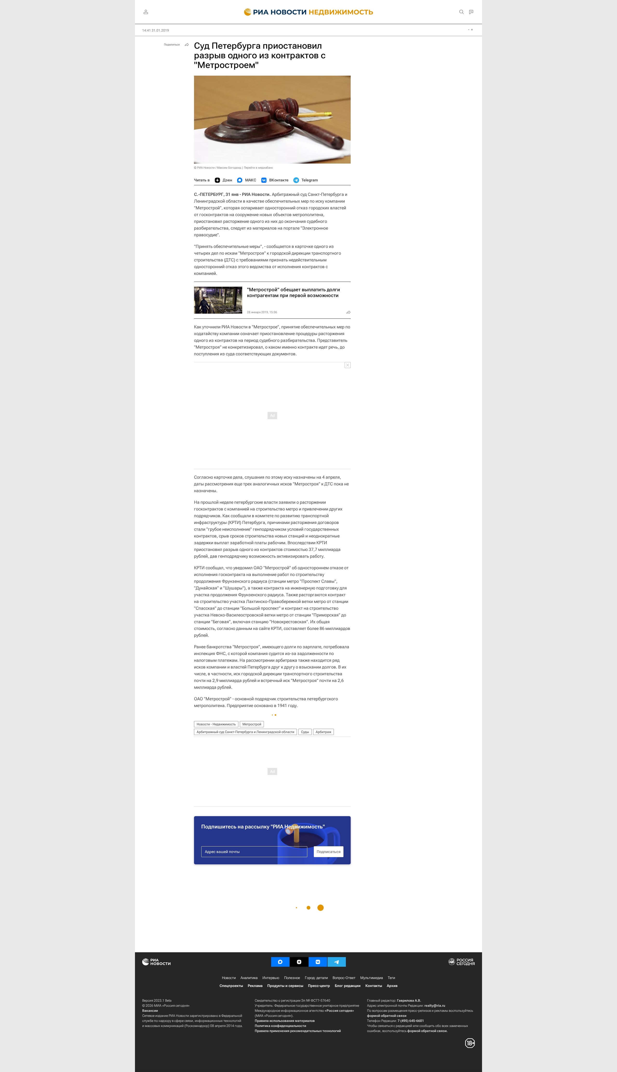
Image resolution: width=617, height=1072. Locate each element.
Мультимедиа (371, 978)
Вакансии (150, 1010)
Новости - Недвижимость (216, 724)
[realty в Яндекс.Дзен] (299, 962)
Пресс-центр (319, 986)
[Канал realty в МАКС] (280, 962)
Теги (391, 978)
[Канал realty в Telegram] (337, 962)
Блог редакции (348, 986)
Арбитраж (323, 732)
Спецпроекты (231, 986)
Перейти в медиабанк (258, 167)
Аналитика (249, 978)
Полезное (292, 978)
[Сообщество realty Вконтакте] (318, 962)
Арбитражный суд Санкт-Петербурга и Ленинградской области (245, 732)
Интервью (270, 978)
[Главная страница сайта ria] (272, 12)
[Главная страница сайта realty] (308, 12)
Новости (229, 978)
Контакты (373, 986)
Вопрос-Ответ (344, 978)
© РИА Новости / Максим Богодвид (217, 167)
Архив (392, 986)
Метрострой (251, 724)
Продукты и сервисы (285, 986)
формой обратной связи (386, 1016)
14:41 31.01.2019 (155, 30)
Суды (305, 732)
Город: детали (316, 978)
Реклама (255, 986)
